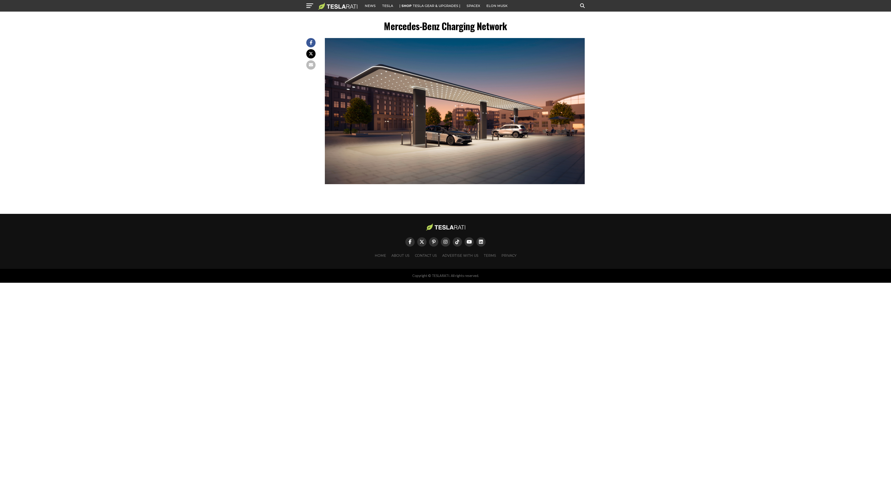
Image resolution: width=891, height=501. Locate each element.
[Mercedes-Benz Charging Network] (455, 183)
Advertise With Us (460, 256)
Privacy (509, 256)
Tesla (387, 6)
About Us (400, 256)
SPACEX (473, 6)
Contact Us (426, 256)
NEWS (370, 6)
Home (380, 256)
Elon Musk (496, 6)
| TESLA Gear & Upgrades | (429, 6)
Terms (490, 256)
